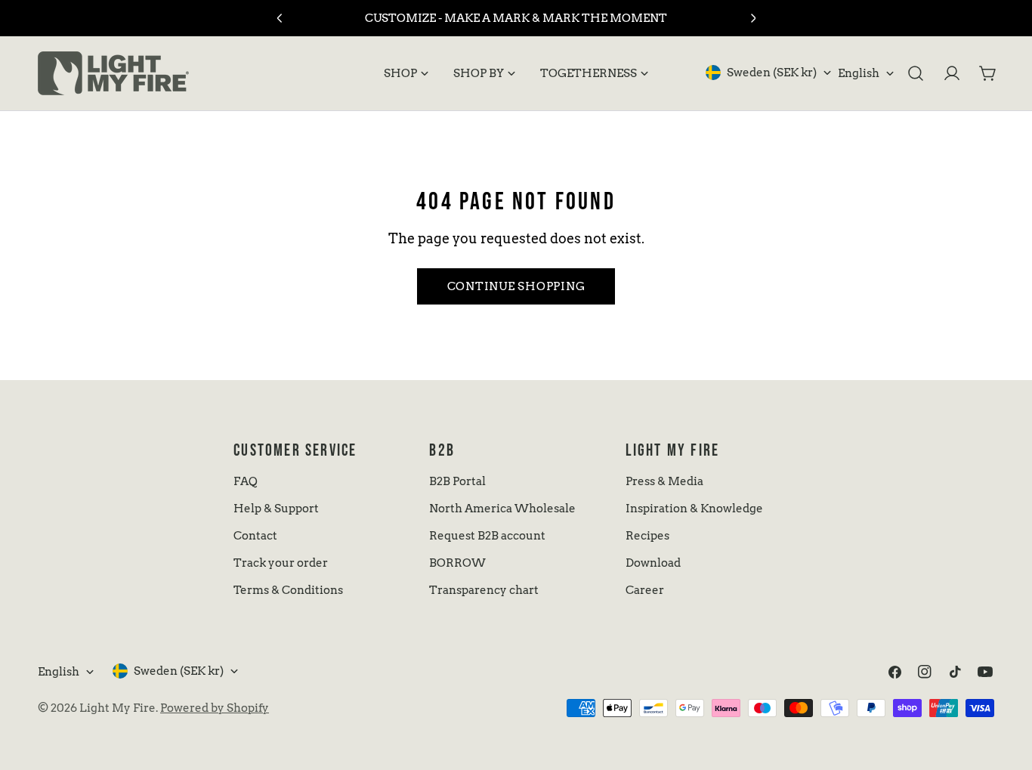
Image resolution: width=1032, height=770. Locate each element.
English (858, 73)
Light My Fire (117, 708)
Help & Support (276, 508)
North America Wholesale (502, 508)
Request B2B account (487, 536)
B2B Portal (457, 481)
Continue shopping (516, 286)
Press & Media (664, 481)
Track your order (280, 563)
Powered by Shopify (214, 708)
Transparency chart (484, 590)
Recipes (647, 536)
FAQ (245, 481)
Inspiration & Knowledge (694, 508)
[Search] (916, 73)
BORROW (457, 563)
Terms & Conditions (288, 590)
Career (645, 590)
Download (653, 563)
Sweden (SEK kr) (772, 72)
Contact (255, 536)
